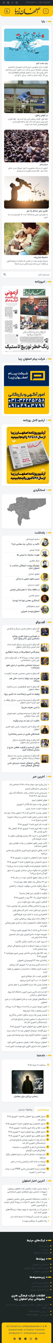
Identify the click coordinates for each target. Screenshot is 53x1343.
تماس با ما (44, 1246)
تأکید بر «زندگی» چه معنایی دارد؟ (25, 544)
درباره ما (45, 1249)
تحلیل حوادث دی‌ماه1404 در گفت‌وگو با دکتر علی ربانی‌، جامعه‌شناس (22, 659)
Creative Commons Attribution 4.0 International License (27, 1331)
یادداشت (40, 532)
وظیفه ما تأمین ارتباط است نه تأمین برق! (21, 694)
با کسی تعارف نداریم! (30, 707)
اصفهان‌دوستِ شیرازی (30, 611)
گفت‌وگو (40, 622)
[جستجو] (4, 275)
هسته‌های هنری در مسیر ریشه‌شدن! (23, 734)
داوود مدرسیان (33, 584)
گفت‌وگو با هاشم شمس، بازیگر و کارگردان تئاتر (23, 630)
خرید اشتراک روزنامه (39, 1290)
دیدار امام (44, 164)
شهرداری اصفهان (41, 1271)
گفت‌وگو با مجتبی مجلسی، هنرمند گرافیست (21, 673)
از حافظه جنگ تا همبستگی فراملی (24, 589)
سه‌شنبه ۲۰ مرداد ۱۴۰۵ (37, 1065)
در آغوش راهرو (41, 115)
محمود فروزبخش (32, 539)
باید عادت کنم (42, 63)
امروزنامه (40, 281)
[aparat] (4, 3)
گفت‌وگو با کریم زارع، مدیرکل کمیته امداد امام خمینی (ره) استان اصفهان (23, 646)
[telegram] (8, 3)
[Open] (45, 11)
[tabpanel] (26, 1145)
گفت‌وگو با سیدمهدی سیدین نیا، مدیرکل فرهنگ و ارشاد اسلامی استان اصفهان (23, 757)
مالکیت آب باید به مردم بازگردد (26, 721)
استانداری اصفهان (41, 1264)
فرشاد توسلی (34, 550)
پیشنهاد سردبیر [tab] (25, 1109)
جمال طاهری (34, 560)
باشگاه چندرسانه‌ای (40, 1286)
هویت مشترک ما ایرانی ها (28, 555)
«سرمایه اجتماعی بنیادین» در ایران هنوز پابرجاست (22, 666)
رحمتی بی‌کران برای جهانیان (26, 1096)
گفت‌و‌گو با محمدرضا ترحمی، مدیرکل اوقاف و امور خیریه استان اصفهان (21, 701)
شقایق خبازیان (33, 574)
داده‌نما (41, 1055)
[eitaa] (17, 3)
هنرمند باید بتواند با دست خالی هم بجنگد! (24, 680)
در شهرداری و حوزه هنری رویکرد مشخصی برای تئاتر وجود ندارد (25, 637)
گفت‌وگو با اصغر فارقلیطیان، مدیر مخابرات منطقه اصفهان (23, 688)
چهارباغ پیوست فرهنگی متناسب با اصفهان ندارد (24, 567)
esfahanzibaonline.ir (32, 1326)
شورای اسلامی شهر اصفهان (36, 1268)
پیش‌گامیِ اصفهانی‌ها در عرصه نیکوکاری (22, 652)
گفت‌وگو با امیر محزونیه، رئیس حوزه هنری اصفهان (22, 728)
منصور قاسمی (34, 595)
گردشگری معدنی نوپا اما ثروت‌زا (26, 600)
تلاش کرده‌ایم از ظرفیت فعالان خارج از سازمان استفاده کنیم (23, 749)
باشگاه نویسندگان (41, 1283)
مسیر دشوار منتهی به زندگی (27, 579)
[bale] (19, 1339)
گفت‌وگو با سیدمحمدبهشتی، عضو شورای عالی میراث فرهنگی (23, 715)
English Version (41, 1253)
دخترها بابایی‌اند (41, 257)
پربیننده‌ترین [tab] (43, 1109)
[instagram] (12, 3)
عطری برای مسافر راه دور (37, 211)
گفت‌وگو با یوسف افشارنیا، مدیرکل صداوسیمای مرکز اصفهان (26, 741)
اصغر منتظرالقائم (33, 606)
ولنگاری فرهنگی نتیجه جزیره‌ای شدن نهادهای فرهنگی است (23, 764)
